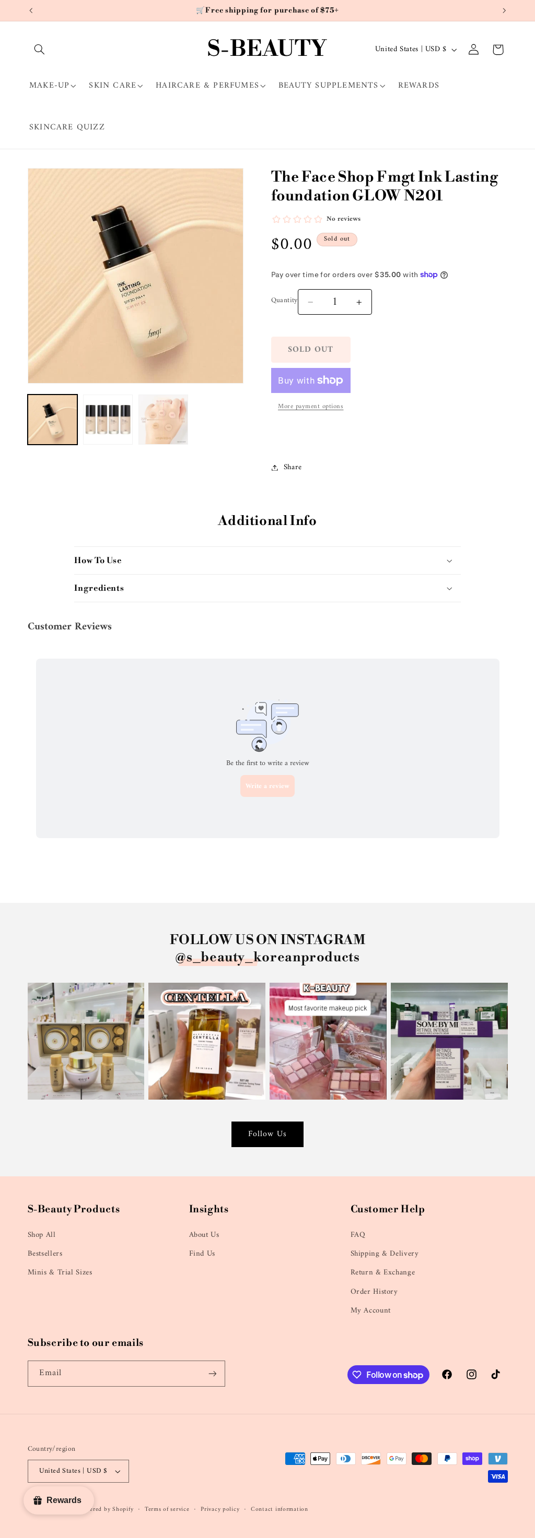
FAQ (358, 1235)
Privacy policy (220, 1510)
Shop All (42, 1235)
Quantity (284, 300)
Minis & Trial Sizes (60, 1272)
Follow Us (267, 1134)
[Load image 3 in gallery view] (163, 420)
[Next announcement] (504, 10)
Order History (374, 1291)
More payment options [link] (311, 407)
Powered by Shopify (105, 1509)
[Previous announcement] (30, 10)
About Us (204, 1235)
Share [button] (293, 467)
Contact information (279, 1510)
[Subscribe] (212, 1373)
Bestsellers (45, 1253)
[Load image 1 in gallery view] (53, 420)
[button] (40, 50)
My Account (371, 1310)
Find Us (202, 1253)
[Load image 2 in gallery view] (108, 420)
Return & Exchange (383, 1272)
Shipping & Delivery (385, 1253)
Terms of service (167, 1510)
